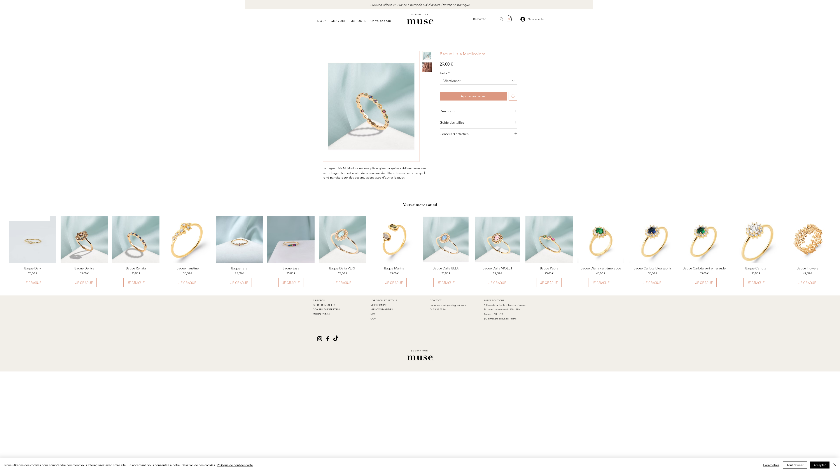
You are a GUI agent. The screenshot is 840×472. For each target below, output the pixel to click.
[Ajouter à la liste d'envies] (513, 96)
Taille (445, 73)
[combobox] (478, 81)
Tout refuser (795, 465)
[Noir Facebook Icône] (327, 338)
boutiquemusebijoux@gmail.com (448, 305)
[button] (509, 18)
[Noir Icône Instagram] (319, 338)
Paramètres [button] (771, 465)
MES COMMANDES (382, 309)
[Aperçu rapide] (84, 239)
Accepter (820, 465)
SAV (373, 314)
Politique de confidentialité (235, 465)
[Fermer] (834, 465)
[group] (420, 251)
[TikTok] (335, 338)
